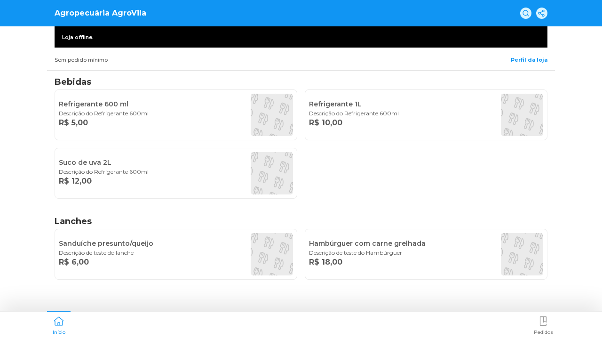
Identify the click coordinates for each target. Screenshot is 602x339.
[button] (59, 324)
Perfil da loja (529, 59)
